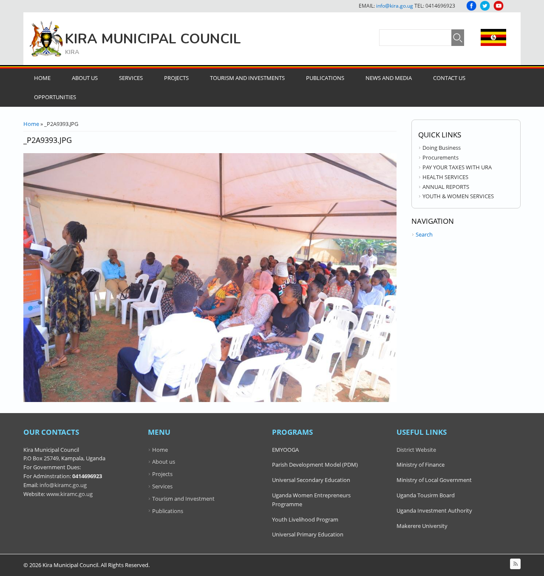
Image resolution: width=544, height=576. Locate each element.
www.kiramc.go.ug (69, 494)
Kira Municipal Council (153, 39)
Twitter (485, 6)
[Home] (46, 39)
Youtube (498, 6)
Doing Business (441, 147)
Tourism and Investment (183, 498)
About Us (85, 78)
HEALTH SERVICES (445, 177)
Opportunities (55, 97)
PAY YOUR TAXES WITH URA (457, 167)
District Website (416, 449)
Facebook (471, 6)
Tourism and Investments (247, 78)
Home (42, 78)
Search (424, 234)
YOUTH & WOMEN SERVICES (458, 196)
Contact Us (449, 78)
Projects (176, 78)
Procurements (440, 157)
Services (131, 78)
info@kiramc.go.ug (63, 485)
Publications (325, 78)
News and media (389, 78)
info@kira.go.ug (394, 5)
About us (163, 461)
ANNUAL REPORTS (445, 187)
